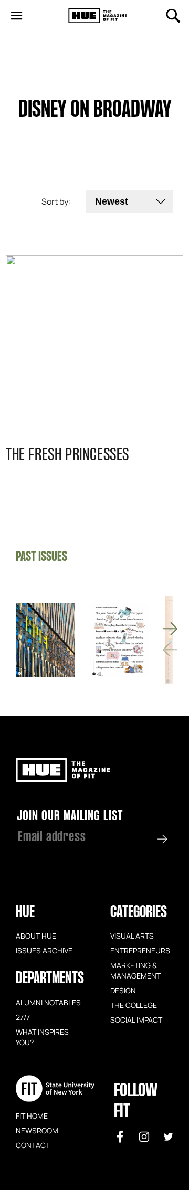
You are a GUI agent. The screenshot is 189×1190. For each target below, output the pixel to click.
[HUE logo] (97, 16)
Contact (33, 1145)
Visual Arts (132, 935)
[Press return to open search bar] (173, 15)
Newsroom (37, 1130)
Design (123, 990)
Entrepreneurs (140, 950)
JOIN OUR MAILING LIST (70, 816)
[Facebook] (120, 1136)
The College (133, 1005)
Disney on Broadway (94, 110)
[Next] (170, 628)
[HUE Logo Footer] (63, 776)
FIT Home (32, 1115)
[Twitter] (168, 1136)
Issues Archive (44, 950)
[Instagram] (144, 1136)
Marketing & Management (135, 970)
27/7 (23, 1017)
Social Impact (136, 1019)
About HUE (36, 935)
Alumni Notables (48, 1002)
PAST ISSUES (41, 557)
